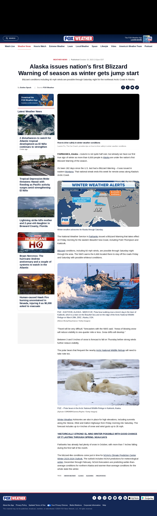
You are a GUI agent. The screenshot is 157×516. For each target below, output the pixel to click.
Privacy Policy (21, 505)
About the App (8, 505)
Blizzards (89, 475)
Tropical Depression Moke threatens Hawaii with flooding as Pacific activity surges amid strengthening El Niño (35, 184)
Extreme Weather (57, 46)
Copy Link (137, 87)
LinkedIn (115, 498)
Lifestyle (104, 46)
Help (104, 505)
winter (60, 462)
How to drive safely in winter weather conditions (78, 143)
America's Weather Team (130, 46)
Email (132, 87)
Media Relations (76, 505)
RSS (125, 498)
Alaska (106, 157)
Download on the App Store (133, 498)
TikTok (120, 498)
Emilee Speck (25, 87)
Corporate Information (92, 505)
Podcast (148, 46)
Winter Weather (64, 419)
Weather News (24, 46)
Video (113, 46)
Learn (70, 46)
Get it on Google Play (147, 498)
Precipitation (100, 475)
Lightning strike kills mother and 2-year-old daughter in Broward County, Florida (36, 223)
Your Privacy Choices (59, 505)
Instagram (104, 498)
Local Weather (82, 46)
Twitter (128, 87)
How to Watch (40, 46)
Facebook (123, 87)
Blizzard (61, 250)
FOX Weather (48, 87)
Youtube (110, 498)
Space (95, 46)
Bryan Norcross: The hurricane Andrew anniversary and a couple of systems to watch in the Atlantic (35, 262)
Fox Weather (78, 38)
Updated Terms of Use (37, 505)
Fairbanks (93, 236)
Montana (69, 171)
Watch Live (10, 46)
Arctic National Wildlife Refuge (110, 350)
